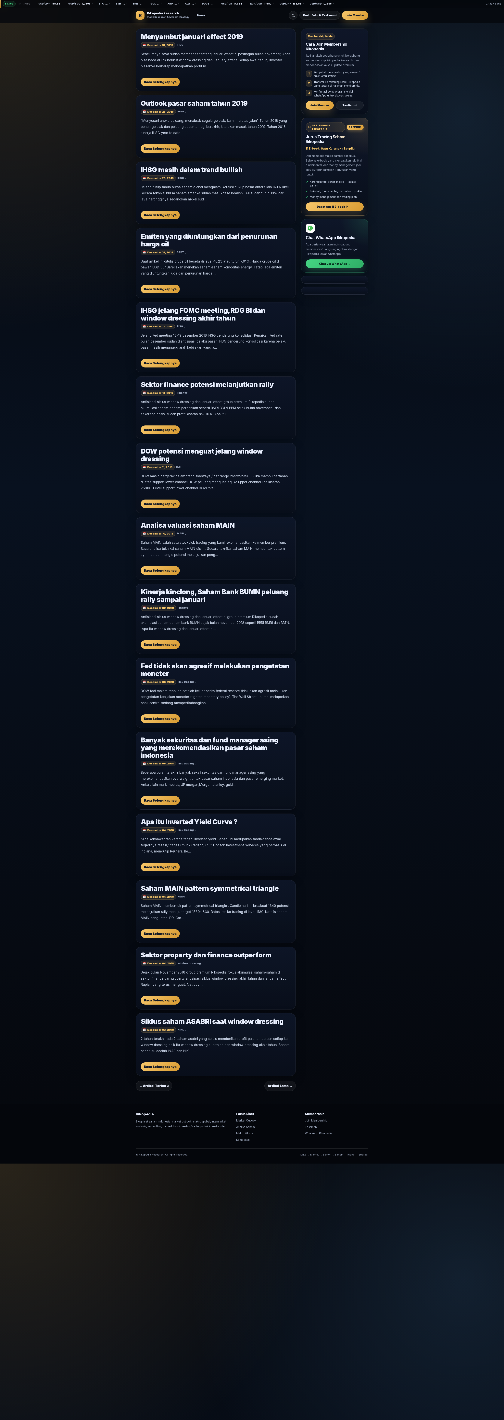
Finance (182, 392)
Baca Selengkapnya (160, 82)
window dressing (189, 963)
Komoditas (243, 1139)
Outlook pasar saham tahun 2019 (194, 103)
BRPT (180, 252)
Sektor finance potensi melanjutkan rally (207, 384)
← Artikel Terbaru (154, 1086)
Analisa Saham (245, 1126)
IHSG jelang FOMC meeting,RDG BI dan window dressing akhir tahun (203, 314)
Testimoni (349, 105)
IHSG (180, 44)
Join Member (355, 15)
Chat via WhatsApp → (334, 263)
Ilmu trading (186, 681)
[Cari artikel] (293, 15)
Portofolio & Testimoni (319, 15)
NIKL (181, 1029)
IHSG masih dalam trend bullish (192, 170)
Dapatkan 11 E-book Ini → (335, 206)
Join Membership (316, 1120)
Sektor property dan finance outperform (206, 955)
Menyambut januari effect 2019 (192, 37)
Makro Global (245, 1133)
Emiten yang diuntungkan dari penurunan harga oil (209, 240)
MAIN (180, 533)
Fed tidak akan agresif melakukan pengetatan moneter (215, 670)
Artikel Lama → (280, 1086)
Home (201, 15)
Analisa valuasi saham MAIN (188, 525)
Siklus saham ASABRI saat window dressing (212, 1021)
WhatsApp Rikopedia (318, 1133)
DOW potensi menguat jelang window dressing (202, 455)
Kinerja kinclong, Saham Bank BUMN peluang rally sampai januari (214, 595)
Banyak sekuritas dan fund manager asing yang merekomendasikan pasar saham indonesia (209, 747)
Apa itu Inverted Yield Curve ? (189, 822)
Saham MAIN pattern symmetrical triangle (210, 888)
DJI (178, 466)
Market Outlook (246, 1120)
